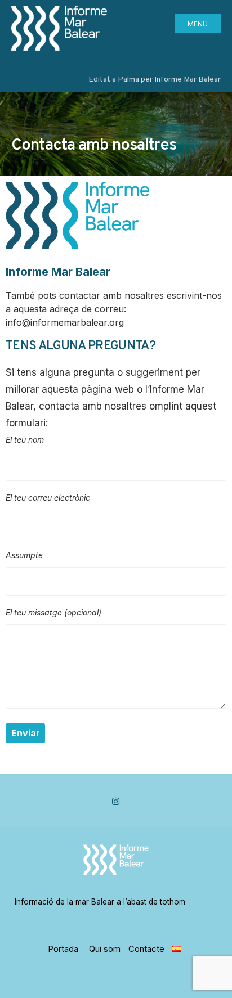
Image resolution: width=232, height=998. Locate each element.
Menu (198, 24)
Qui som (105, 948)
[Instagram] (116, 801)
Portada (63, 948)
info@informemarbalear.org (65, 322)
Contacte (146, 948)
